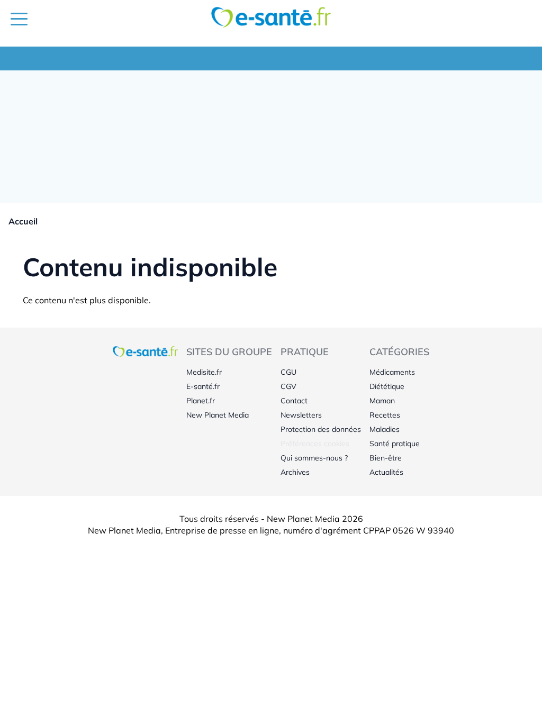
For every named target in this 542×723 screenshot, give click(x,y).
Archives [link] (295, 472)
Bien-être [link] (385, 458)
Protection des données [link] (321, 429)
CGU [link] (288, 372)
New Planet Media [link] (217, 415)
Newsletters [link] (301, 415)
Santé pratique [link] (394, 443)
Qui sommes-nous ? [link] (314, 458)
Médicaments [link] (392, 372)
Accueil (23, 221)
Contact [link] (294, 400)
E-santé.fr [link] (203, 386)
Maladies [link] (384, 429)
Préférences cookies (315, 443)
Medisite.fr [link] (204, 372)
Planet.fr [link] (200, 400)
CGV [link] (288, 386)
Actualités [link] (386, 472)
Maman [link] (382, 400)
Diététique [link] (386, 386)
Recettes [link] (384, 415)
